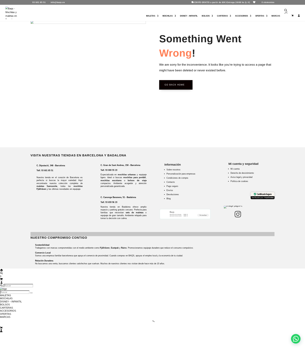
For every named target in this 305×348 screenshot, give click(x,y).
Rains (124, 248)
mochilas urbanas (127, 174)
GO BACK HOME (175, 85)
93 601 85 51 (47, 170)
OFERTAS (259, 16)
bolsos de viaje (137, 180)
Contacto (170, 182)
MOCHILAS (168, 16)
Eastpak (115, 248)
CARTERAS (222, 16)
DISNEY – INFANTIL (189, 16)
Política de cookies (239, 181)
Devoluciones (172, 194)
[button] (296, 339)
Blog (168, 198)
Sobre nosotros (173, 169)
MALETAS (150, 16)
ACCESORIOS (241, 16)
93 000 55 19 (111, 170)
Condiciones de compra (177, 178)
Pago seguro (172, 186)
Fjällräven (105, 248)
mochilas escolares (111, 180)
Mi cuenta (235, 169)
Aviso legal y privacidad (241, 177)
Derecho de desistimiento (242, 173)
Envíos (169, 190)
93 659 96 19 (111, 202)
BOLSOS (206, 16)
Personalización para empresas (180, 174)
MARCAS (5, 317)
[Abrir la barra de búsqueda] (285, 10)
